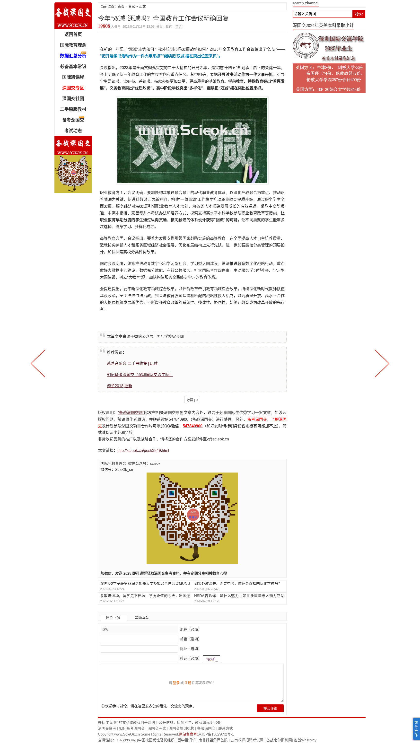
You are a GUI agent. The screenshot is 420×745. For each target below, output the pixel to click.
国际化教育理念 (113, 463)
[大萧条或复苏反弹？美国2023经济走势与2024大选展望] (381, 363)
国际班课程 (73, 77)
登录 (176, 683)
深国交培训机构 (181, 728)
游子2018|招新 (119, 386)
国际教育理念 (73, 45)
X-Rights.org (126, 740)
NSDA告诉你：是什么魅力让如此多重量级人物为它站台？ (239, 596)
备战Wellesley (305, 740)
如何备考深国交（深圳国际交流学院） (140, 375)
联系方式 (225, 728)
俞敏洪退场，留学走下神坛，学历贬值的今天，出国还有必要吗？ (145, 596)
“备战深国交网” (131, 413)
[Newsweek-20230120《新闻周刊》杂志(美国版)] (39, 363)
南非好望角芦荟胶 (213, 740)
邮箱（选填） (190, 639)
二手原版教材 (73, 109)
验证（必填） (191, 658)
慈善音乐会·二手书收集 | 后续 (132, 363)
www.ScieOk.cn (127, 734)
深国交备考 (107, 728)
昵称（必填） (190, 629)
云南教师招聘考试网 (247, 740)
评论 (178, 26)
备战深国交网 (73, 15)
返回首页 (73, 34)
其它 (131, 6)
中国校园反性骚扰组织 (156, 740)
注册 (187, 683)
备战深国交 (206, 728)
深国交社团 (73, 98)
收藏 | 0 (192, 400)
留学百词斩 (186, 740)
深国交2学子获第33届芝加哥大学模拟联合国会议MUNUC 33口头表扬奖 (145, 583)
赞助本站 (142, 617)
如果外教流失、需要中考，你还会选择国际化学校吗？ (238, 583)
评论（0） (114, 618)
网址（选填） (190, 649)
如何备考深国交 (132, 728)
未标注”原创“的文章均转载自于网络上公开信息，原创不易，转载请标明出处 (159, 722)
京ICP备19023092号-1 (216, 734)
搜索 (359, 14)
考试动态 (73, 130)
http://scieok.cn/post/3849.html (143, 450)
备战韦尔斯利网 (279, 740)
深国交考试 (157, 728)
